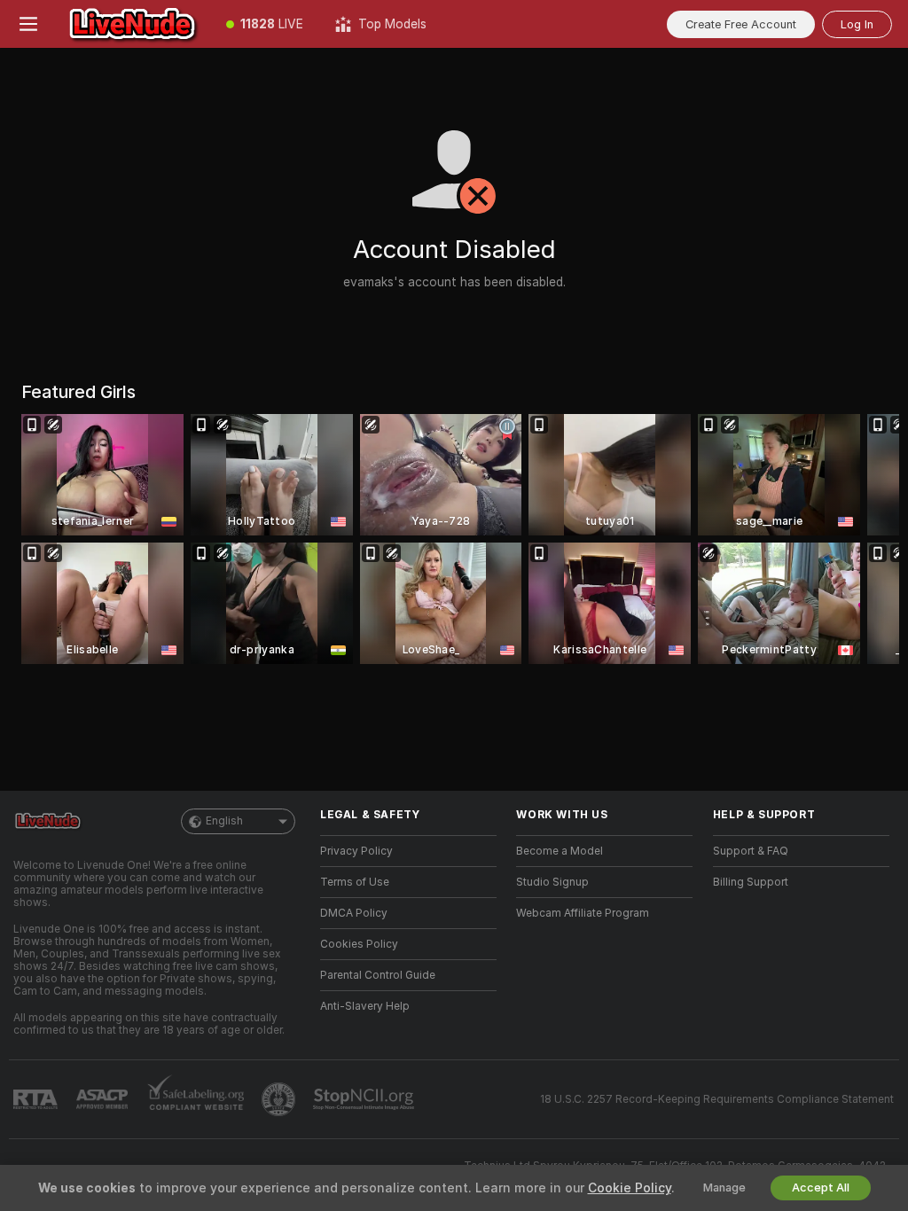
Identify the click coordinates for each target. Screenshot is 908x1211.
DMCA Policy (353, 913)
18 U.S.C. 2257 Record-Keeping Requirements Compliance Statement (717, 1099)
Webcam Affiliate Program (582, 913)
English (224, 821)
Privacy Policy (356, 851)
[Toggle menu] (28, 24)
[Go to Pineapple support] (280, 1099)
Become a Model (559, 851)
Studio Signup (552, 882)
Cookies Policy (359, 944)
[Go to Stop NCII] (365, 1099)
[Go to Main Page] (133, 24)
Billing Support (750, 882)
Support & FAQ (750, 851)
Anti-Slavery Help (365, 1006)
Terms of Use (354, 882)
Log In (857, 24)
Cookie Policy (629, 1188)
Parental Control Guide (377, 975)
